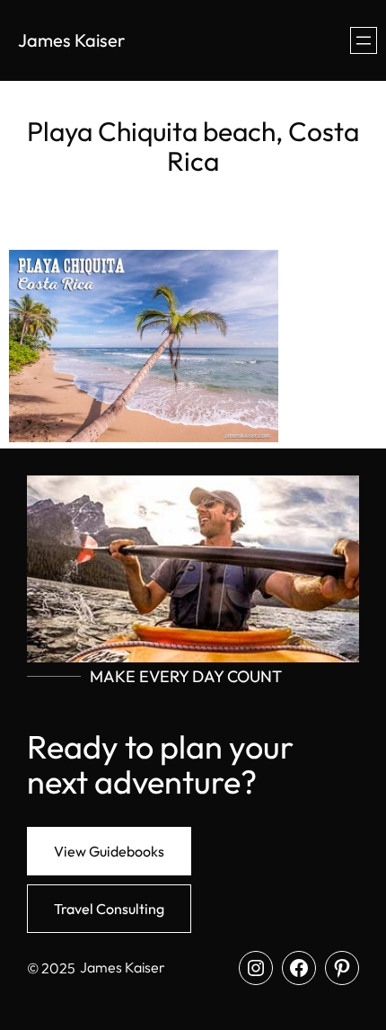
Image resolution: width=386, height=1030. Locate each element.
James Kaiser (71, 40)
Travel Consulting (109, 909)
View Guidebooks (109, 851)
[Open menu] (363, 40)
